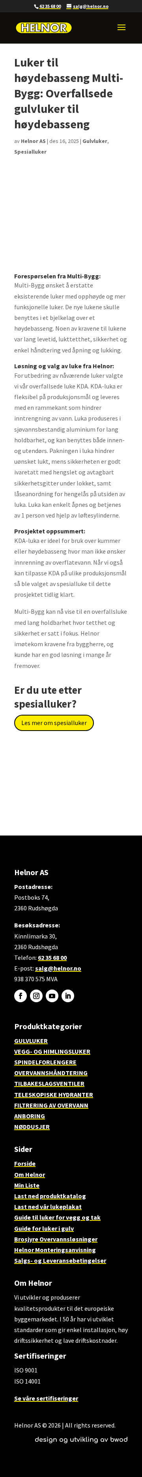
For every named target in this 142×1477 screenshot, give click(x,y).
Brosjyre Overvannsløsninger (55, 1239)
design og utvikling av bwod (81, 1439)
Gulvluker (94, 141)
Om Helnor (29, 1174)
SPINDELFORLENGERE (45, 1062)
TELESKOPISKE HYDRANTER (53, 1094)
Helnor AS (33, 141)
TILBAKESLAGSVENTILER (49, 1083)
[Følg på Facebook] (20, 996)
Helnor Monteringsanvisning (55, 1250)
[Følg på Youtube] (52, 996)
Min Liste (26, 1185)
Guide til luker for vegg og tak (57, 1217)
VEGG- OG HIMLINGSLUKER (52, 1051)
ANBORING (29, 1116)
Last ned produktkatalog (50, 1196)
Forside (25, 1163)
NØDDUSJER (32, 1127)
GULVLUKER (31, 1041)
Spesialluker (30, 151)
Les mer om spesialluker (54, 723)
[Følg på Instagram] (36, 996)
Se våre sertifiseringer (46, 1398)
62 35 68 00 (50, 6)
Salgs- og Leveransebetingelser (60, 1260)
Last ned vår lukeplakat (48, 1207)
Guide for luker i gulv (44, 1228)
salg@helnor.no (58, 968)
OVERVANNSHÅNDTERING (51, 1073)
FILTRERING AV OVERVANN (51, 1105)
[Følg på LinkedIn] (68, 996)
